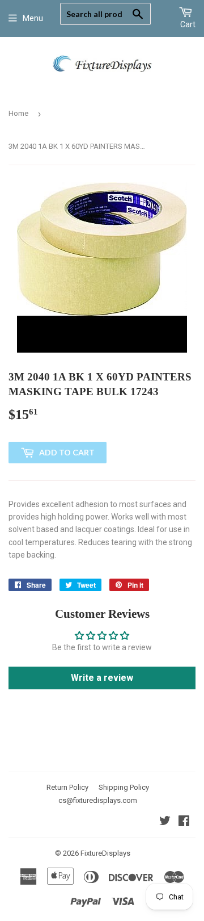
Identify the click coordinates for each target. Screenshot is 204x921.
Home (18, 113)
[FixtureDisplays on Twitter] (165, 822)
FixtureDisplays (105, 853)
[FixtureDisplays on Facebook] (184, 822)
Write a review (102, 677)
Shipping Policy (124, 787)
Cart (188, 24)
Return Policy (67, 787)
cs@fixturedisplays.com (97, 800)
